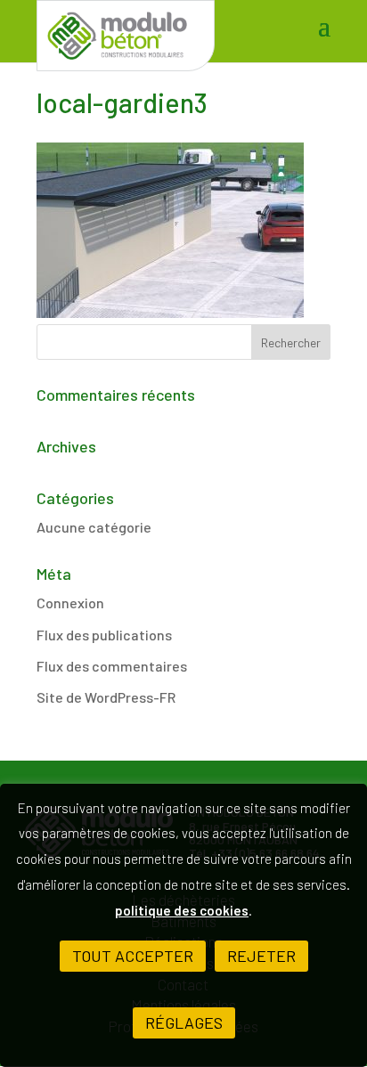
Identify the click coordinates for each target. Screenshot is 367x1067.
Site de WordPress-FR (106, 696)
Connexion (70, 602)
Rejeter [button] (261, 955)
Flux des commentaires (112, 665)
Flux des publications (104, 634)
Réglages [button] (184, 1022)
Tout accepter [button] (132, 955)
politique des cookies (182, 910)
